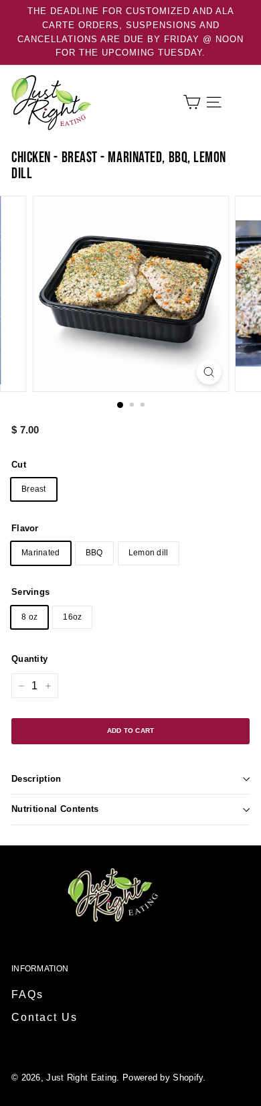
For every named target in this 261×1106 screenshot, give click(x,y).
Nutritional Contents (55, 809)
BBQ (94, 552)
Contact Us (44, 1017)
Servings (30, 592)
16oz (72, 617)
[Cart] (191, 102)
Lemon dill (148, 552)
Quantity (29, 659)
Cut (18, 465)
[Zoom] (208, 372)
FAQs (27, 994)
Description (36, 779)
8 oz (29, 617)
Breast (33, 489)
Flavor (25, 528)
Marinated (40, 552)
